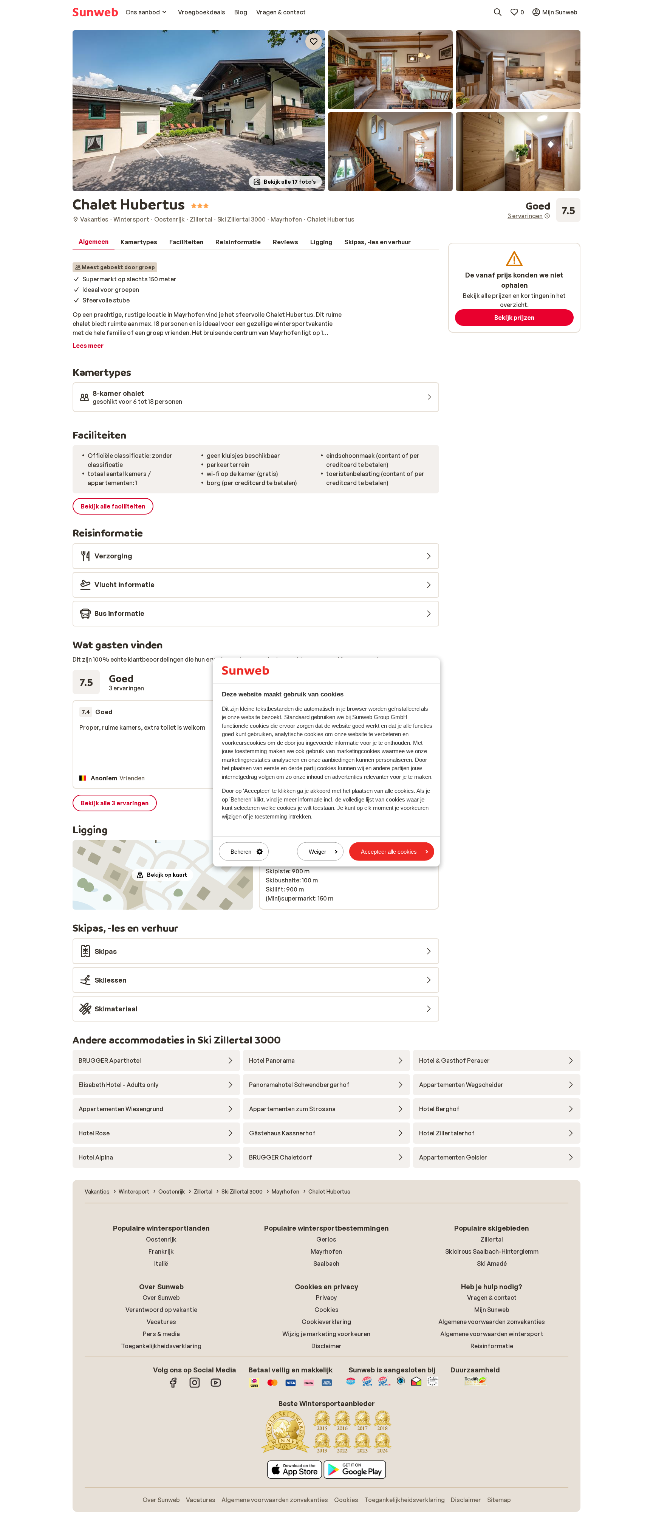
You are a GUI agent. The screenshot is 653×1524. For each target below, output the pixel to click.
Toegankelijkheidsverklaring (161, 1346)
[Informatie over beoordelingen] (547, 215)
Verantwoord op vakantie (161, 1309)
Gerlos (326, 1239)
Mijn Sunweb (491, 1309)
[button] (199, 110)
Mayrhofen (326, 1251)
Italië (161, 1263)
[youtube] (216, 1386)
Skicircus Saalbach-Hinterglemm (491, 1251)
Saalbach (326, 1263)
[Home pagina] (95, 12)
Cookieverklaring (326, 1322)
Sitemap (499, 1500)
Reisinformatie (491, 1346)
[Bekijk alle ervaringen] (544, 210)
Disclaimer (326, 1346)
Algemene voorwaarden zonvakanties (491, 1322)
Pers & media (161, 1334)
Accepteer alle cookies (389, 851)
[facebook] (173, 1386)
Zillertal (491, 1239)
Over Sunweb (161, 1297)
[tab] (94, 242)
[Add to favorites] (313, 41)
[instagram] (195, 1386)
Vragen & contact (492, 1297)
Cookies (326, 1309)
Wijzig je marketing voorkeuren (326, 1334)
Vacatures (161, 1322)
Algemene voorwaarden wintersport (491, 1334)
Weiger (317, 851)
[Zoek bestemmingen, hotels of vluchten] (497, 12)
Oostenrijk (161, 1239)
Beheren (241, 851)
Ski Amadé (492, 1263)
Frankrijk (161, 1251)
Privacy (326, 1297)
